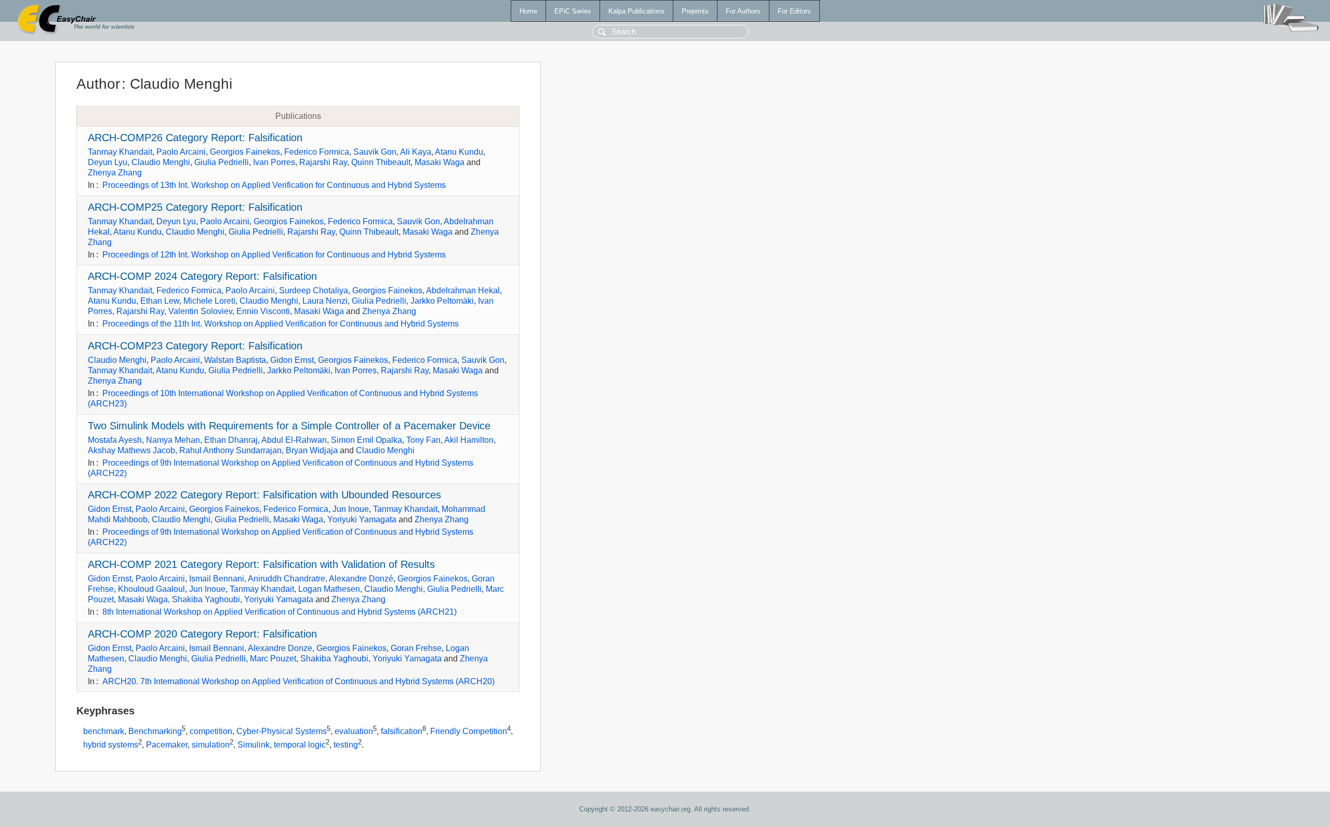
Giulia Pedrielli (221, 162)
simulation (211, 744)
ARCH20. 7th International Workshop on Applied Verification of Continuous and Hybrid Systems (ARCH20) (298, 681)
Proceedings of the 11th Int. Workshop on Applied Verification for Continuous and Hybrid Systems (280, 323)
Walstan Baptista (235, 360)
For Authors (743, 11)
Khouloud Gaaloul (151, 589)
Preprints (695, 11)
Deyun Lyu (107, 162)
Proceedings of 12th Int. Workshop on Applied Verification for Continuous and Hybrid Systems (274, 254)
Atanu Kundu (459, 151)
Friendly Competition (468, 731)
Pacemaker (167, 744)
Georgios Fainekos (245, 151)
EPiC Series (572, 11)
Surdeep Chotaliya (313, 290)
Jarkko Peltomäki (442, 300)
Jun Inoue (350, 509)
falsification (401, 731)
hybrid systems (110, 744)
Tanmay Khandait (120, 151)
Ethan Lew (159, 300)
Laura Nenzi (325, 300)
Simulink (253, 744)
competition (211, 731)
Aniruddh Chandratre (286, 578)
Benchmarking (155, 731)
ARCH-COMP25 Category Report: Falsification (195, 207)
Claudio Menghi (160, 162)
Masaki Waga (439, 162)
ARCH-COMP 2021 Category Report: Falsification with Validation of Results (261, 564)
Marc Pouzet (273, 658)
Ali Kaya (415, 151)
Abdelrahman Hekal (463, 290)
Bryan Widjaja (312, 450)
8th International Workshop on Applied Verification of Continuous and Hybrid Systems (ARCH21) (279, 611)
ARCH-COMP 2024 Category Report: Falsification (202, 276)
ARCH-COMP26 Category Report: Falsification (195, 137)
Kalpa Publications (636, 11)
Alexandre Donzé (361, 578)
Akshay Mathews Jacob (131, 450)
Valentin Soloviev (200, 311)
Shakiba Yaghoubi (206, 599)
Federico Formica (316, 151)
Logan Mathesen (329, 589)
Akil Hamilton (469, 440)
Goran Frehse (416, 648)
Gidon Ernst (292, 360)
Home (528, 11)
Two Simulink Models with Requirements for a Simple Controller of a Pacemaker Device (289, 425)
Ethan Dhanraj (231, 440)
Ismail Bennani (216, 578)
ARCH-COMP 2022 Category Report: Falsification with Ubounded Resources (264, 494)
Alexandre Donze (280, 648)
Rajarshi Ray (323, 162)
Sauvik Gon (374, 151)
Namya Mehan (173, 440)
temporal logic (300, 744)
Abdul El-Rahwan (294, 440)
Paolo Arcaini (181, 151)
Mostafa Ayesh (115, 440)
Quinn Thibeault (380, 162)
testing (346, 744)
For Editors (794, 11)
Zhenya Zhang (115, 172)
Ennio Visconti (263, 311)
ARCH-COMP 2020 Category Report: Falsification (202, 634)
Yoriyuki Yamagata (361, 519)
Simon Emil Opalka (366, 440)
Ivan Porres (274, 162)
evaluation (354, 731)
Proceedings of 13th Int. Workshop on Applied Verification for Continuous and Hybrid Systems (274, 185)
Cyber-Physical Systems (281, 731)
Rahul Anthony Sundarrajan (230, 450)
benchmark (103, 731)
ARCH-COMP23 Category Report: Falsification (195, 345)
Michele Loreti (209, 300)
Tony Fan (423, 440)
